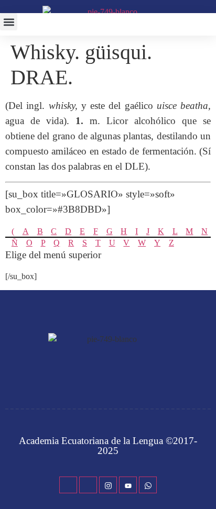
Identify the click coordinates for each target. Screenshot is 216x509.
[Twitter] (88, 485)
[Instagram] (108, 485)
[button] (8, 21)
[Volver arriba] (203, 485)
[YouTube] (128, 485)
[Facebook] (68, 485)
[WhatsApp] (148, 485)
